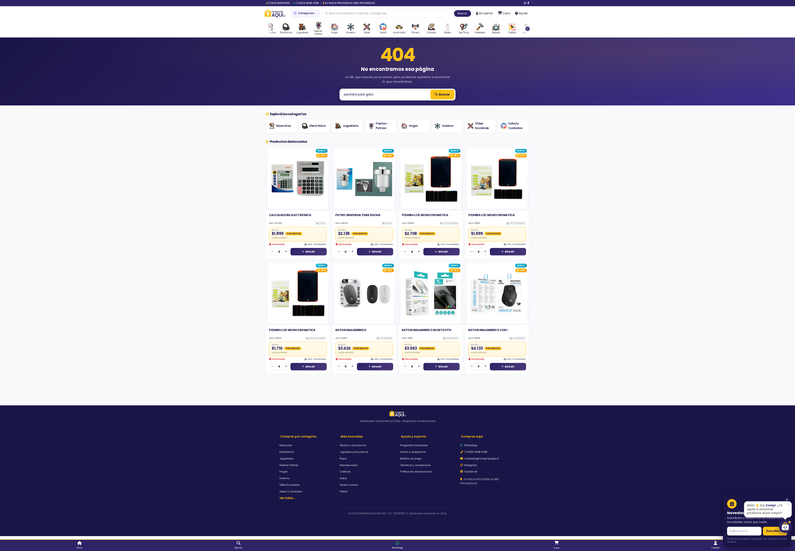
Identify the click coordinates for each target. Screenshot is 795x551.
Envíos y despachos (413, 452)
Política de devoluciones (416, 472)
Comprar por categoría (298, 436)
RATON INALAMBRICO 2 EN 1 (487, 330)
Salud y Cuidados (515, 126)
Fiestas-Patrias (382, 126)
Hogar (413, 126)
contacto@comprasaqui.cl (481, 458)
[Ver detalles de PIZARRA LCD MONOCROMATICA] (431, 178)
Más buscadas (352, 436)
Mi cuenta (486, 13)
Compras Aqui (472, 436)
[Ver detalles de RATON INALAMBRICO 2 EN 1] (497, 293)
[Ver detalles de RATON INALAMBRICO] (364, 293)
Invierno (447, 126)
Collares (345, 472)
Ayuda (523, 13)
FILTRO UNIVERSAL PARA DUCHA (357, 215)
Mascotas (283, 126)
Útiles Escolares (482, 126)
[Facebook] (528, 3)
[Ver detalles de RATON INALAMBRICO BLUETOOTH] (431, 293)
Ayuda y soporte (413, 436)
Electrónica (318, 126)
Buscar (462, 13)
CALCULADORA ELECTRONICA (290, 215)
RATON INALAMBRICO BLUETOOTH (426, 330)
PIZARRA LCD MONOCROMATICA (425, 215)
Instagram (470, 465)
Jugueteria (350, 126)
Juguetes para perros (354, 452)
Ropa (343, 458)
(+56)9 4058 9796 (279, 3)
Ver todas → (287, 498)
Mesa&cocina (349, 465)
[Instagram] (525, 3)
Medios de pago (411, 458)
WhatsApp (470, 445)
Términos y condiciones (415, 465)
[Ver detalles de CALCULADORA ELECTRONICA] (298, 178)
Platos (344, 491)
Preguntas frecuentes (414, 445)
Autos (343, 478)
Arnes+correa (349, 485)
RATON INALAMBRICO (350, 330)
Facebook (470, 472)
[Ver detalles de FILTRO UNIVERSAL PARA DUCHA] (364, 178)
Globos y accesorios (353, 445)
